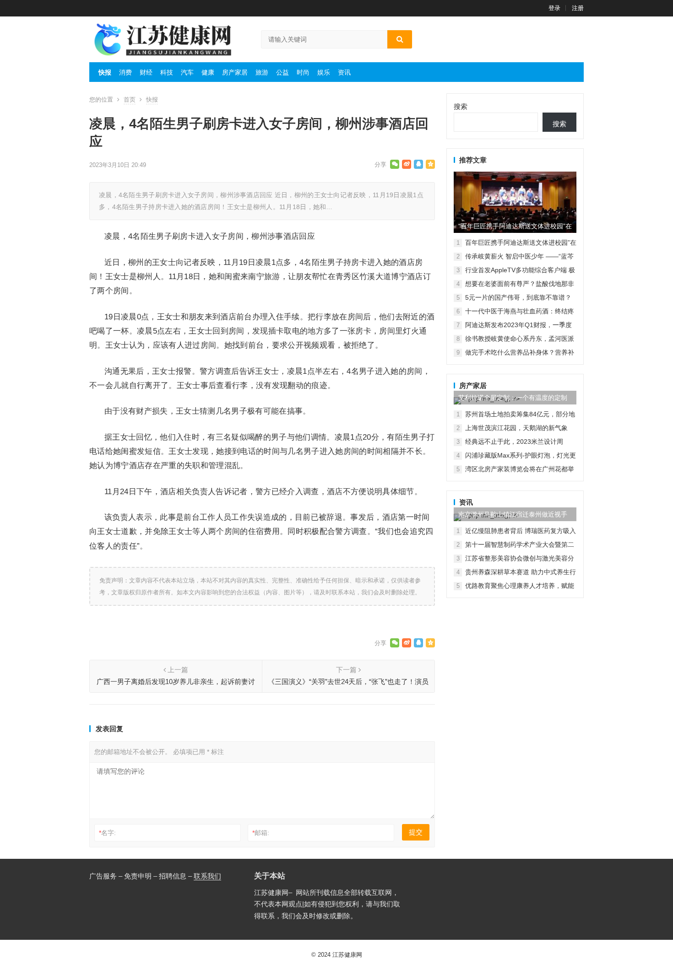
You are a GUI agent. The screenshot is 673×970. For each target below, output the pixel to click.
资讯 (344, 72)
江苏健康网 (347, 954)
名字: (107, 832)
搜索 (460, 106)
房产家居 (235, 72)
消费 (125, 72)
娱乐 (323, 72)
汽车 (187, 72)
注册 (578, 8)
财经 (146, 72)
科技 (166, 72)
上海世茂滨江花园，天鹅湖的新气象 (516, 427)
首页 (130, 99)
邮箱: (260, 832)
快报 (104, 72)
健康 (207, 72)
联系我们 (207, 876)
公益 (282, 72)
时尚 (303, 72)
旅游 (261, 72)
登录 (554, 8)
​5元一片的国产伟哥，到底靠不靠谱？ (518, 297)
